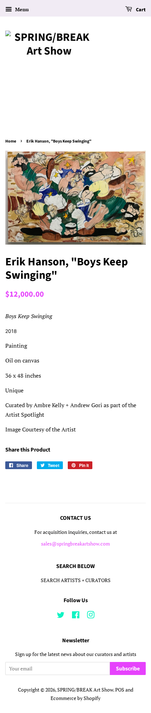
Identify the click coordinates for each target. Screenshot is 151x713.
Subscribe (128, 669)
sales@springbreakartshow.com (75, 544)
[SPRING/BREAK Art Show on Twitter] (61, 616)
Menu (21, 9)
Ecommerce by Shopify (75, 698)
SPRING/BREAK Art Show (85, 690)
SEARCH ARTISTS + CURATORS (76, 580)
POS (119, 690)
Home (10, 141)
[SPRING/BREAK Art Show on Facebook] (76, 616)
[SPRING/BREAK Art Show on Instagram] (90, 616)
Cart (140, 9)
